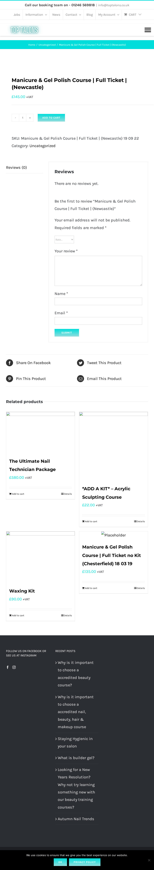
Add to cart (51, 117)
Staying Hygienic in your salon (75, 742)
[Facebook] (7, 667)
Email (61, 313)
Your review (66, 251)
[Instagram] (14, 667)
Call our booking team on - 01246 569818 (60, 5)
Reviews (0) (16, 167)
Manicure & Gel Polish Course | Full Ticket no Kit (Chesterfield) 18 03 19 (111, 555)
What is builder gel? (76, 757)
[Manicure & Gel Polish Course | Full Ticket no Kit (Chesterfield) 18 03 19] (113, 535)
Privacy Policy (85, 862)
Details (68, 493)
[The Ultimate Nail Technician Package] (40, 432)
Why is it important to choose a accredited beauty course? (76, 673)
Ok (60, 862)
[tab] (24, 167)
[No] (149, 860)
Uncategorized (42, 145)
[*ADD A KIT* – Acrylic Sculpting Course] (113, 446)
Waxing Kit (22, 591)
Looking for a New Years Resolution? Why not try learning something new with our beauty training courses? (76, 788)
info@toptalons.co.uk (113, 5)
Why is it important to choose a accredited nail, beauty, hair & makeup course (76, 712)
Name (61, 293)
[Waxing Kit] (40, 557)
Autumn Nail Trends (76, 819)
